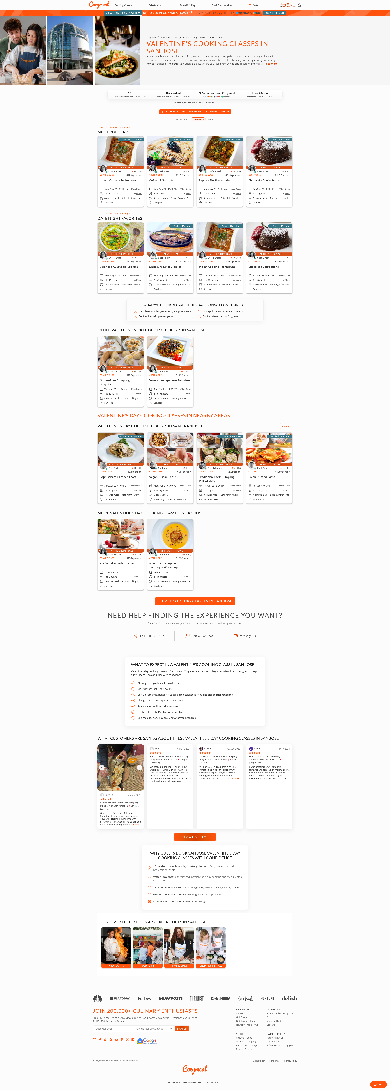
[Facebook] (99, 1039)
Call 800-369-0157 (152, 636)
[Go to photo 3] (123, 789)
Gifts (255, 5)
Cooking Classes (123, 5)
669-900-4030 (289, 6)
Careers (271, 1024)
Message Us (284, 4)
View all (286, 426)
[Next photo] (139, 767)
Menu (139, 193)
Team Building (187, 5)
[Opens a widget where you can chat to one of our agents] (378, 1084)
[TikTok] (105, 1039)
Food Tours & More (222, 5)
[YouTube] (116, 1039)
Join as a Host (274, 1020)
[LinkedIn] (132, 1039)
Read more (271, 63)
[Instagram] (94, 1039)
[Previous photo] (102, 767)
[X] (127, 1039)
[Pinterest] (121, 1039)
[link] (220, 257)
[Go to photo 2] (120, 789)
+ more (136, 824)
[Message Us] (277, 5)
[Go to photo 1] (118, 789)
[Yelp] (110, 1039)
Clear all (210, 119)
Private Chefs (156, 5)
